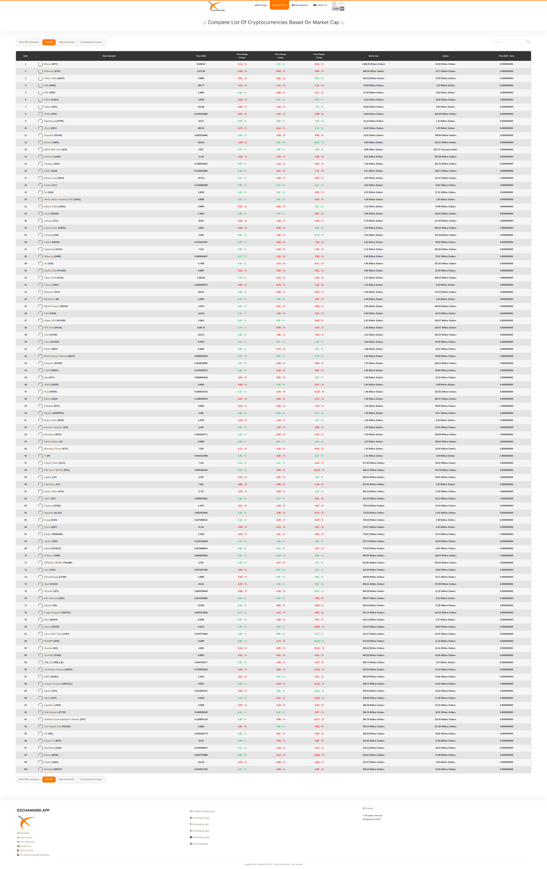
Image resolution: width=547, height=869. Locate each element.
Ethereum (49, 71)
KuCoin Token (51, 463)
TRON (47, 114)
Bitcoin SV (49, 741)
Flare (46, 570)
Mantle (47, 349)
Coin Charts (280, 5)
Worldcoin (49, 434)
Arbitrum (48, 555)
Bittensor (48, 292)
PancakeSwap (51, 577)
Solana (47, 107)
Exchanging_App (200, 817)
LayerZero (49, 705)
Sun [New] (49, 748)
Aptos (47, 698)
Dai (45, 192)
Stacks (47, 691)
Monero (48, 142)
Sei (45, 733)
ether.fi (47, 627)
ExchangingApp (200, 843)
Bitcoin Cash (50, 178)
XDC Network (51, 598)
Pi (45, 456)
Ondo (47, 370)
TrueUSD (48, 655)
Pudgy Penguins (52, 612)
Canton (47, 185)
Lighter (47, 477)
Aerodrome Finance (54, 669)
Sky (46, 377)
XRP (46, 92)
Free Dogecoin (301, 5)
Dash (46, 584)
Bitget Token (50, 420)
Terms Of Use (26, 850)
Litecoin (48, 221)
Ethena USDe (51, 206)
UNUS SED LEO (52, 149)
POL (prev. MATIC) (53, 470)
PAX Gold (49, 327)
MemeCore (49, 299)
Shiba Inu (49, 256)
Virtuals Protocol (52, 684)
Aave (46, 334)
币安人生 (48, 662)
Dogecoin (49, 135)
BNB (46, 85)
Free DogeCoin (27, 841)
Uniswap (48, 235)
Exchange (262, 5)
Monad (47, 755)
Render (47, 534)
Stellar (47, 171)
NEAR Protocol (52, 306)
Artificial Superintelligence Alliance (61, 719)
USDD (47, 384)
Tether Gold (50, 278)
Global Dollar (50, 228)
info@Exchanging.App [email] (204, 811)
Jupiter (47, 541)
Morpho (48, 413)
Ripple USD (50, 320)
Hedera (47, 242)
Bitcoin (47, 64)
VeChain (48, 591)
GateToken (49, 484)
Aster (47, 342)
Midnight (48, 769)
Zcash (47, 128)
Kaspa (47, 520)
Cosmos (48, 505)
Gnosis (47, 762)
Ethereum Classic (53, 448)
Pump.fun (49, 363)
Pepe (46, 391)
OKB (46, 313)
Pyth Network (51, 712)
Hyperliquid (50, 121)
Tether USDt (50, 78)
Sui (45, 263)
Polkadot (48, 406)
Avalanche (49, 249)
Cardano (48, 164)
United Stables (51, 441)
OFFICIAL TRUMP (53, 562)
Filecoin (48, 605)
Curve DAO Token (53, 634)
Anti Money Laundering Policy (34, 854)
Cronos (48, 285)
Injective (48, 648)
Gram (47, 213)
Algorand (48, 513)
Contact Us (321, 5)
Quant (47, 527)
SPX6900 (48, 641)
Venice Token (50, 491)
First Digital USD (52, 726)
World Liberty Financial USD (58, 199)
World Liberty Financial (56, 356)
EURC (47, 676)
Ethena (47, 399)
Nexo (46, 619)
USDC (47, 99)
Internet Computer (53, 427)
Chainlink (49, 156)
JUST (47, 498)
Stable (47, 548)
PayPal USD (50, 270)
